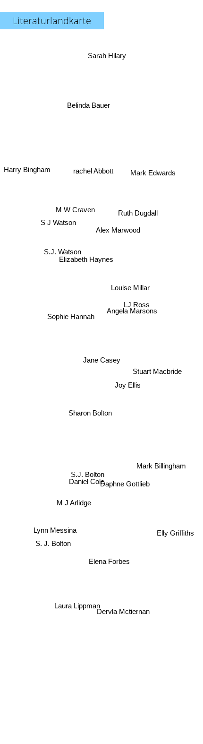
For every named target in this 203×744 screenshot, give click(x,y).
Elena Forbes (108, 548)
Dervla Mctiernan (119, 615)
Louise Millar (129, 274)
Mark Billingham (161, 470)
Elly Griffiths (170, 566)
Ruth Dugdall (139, 218)
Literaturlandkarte (52, 20)
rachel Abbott (96, 170)
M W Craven (68, 232)
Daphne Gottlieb (126, 481)
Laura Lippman (80, 612)
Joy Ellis (130, 362)
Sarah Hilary (109, 53)
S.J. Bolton (86, 471)
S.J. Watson (63, 247)
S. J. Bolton (53, 544)
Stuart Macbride (157, 379)
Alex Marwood (122, 240)
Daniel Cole (89, 491)
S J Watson (59, 216)
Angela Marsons (132, 309)
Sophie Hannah (71, 316)
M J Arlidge (80, 518)
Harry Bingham (27, 172)
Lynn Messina (56, 536)
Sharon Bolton (88, 418)
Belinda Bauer (85, 104)
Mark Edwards (154, 179)
